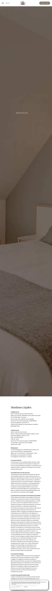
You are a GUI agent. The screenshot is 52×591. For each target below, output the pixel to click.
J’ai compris (16, 586)
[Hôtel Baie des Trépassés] (23, 3)
